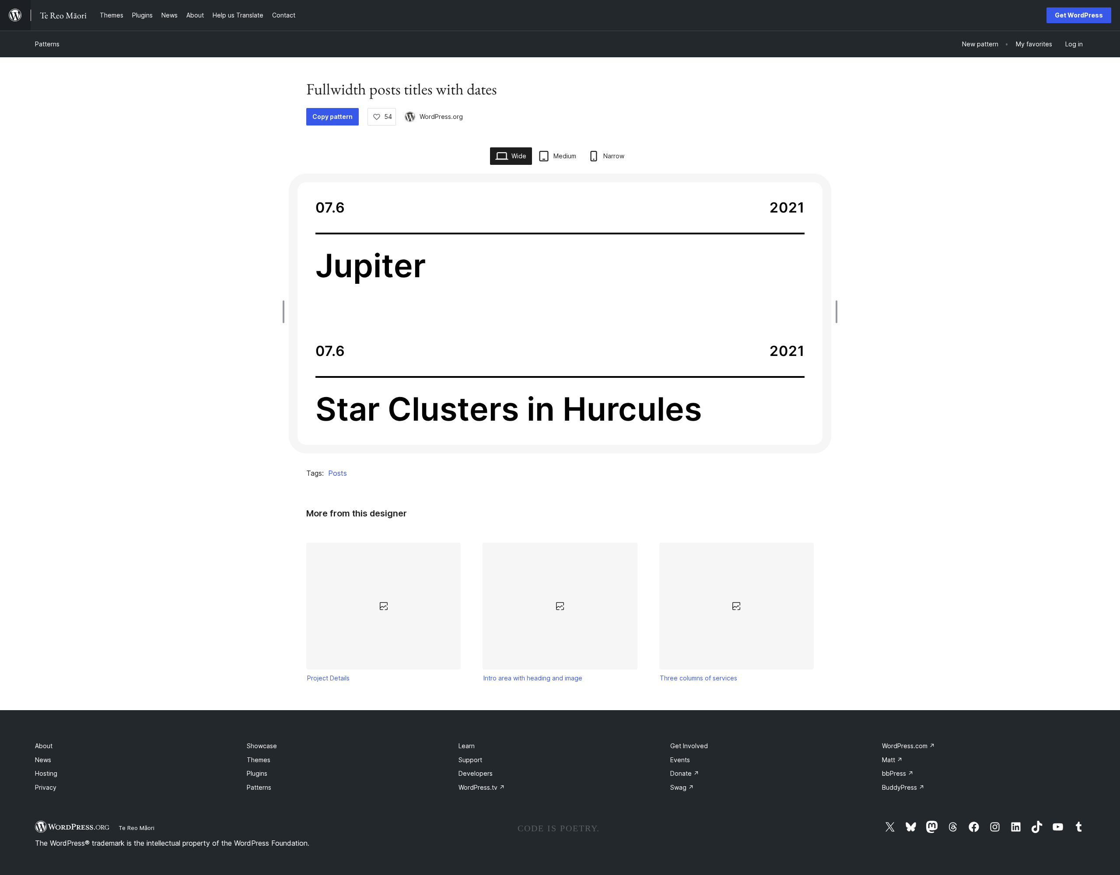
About (43, 746)
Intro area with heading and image (532, 678)
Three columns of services (698, 678)
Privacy (45, 787)
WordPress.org (441, 116)
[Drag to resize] (286, 311)
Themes (258, 759)
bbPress (898, 773)
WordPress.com (908, 746)
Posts (337, 473)
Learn (466, 746)
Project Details (328, 678)
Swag (682, 787)
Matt (892, 759)
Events (680, 759)
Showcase (262, 746)
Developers (475, 773)
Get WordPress (1079, 15)
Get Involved (689, 746)
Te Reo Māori (136, 827)
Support (470, 759)
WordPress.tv (481, 787)
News (43, 759)
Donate (684, 773)
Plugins (257, 773)
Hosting (46, 773)
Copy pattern (332, 116)
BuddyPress (903, 787)
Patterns (47, 44)
